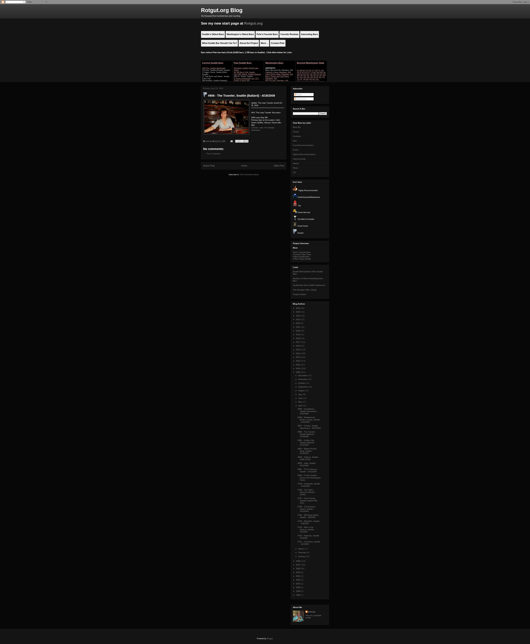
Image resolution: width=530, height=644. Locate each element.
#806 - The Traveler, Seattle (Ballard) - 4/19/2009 (307, 434)
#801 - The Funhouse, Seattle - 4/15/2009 (307, 470)
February (302, 552)
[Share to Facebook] (244, 141)
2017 (298, 342)
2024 (298, 316)
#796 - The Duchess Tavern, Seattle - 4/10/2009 (307, 509)
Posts (299, 94)
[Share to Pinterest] (247, 141)
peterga (311, 612)
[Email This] (236, 141)
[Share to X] (241, 141)
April (300, 405)
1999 (298, 591)
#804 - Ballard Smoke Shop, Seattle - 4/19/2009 (307, 451)
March (301, 549)
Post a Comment (213, 154)
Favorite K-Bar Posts (302, 254)
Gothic (296, 150)
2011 (298, 365)
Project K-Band (299, 294)
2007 (298, 565)
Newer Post (209, 166)
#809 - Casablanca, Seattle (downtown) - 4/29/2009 (308, 411)
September (303, 387)
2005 (298, 572)
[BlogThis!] (239, 141)
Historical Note (299, 159)
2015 (298, 349)
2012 (298, 361)
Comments (301, 99)
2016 (298, 346)
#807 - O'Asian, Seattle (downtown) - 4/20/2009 (309, 427)
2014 (298, 353)
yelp (261, 128)
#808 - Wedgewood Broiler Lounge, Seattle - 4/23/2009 (309, 419)
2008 (298, 561)
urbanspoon (255, 130)
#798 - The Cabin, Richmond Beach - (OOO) (307, 492)
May (300, 402)
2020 (298, 331)
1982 (298, 595)
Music (295, 168)
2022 (298, 323)
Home (244, 166)
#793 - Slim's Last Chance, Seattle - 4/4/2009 (306, 529)
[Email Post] (232, 141)
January (302, 556)
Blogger (270, 639)
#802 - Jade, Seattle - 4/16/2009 (307, 464)
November (303, 379)
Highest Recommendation (304, 154)
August (301, 390)
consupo (254, 128)
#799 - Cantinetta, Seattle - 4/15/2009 (309, 485)
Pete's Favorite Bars (302, 252)
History (296, 163)
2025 (298, 312)
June (300, 398)
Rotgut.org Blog (222, 10)
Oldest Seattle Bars (301, 257)
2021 (298, 327)
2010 (298, 368)
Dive (295, 141)
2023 (298, 319)
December (303, 375)
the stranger (269, 128)
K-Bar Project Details (302, 259)
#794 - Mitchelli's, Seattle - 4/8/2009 (309, 522)
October (302, 383)
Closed (296, 132)
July (300, 394)
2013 (298, 357)
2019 (298, 334)
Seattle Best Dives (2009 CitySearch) (309, 285)
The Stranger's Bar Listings (305, 290)
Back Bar (297, 127)
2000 (298, 587)
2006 (298, 568)
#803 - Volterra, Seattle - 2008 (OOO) (308, 458)
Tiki (294, 172)
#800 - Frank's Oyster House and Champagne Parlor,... (309, 477)
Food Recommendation (303, 145)
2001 (298, 584)
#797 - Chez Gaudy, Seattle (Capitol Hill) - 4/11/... (308, 500)
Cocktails (297, 136)
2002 (298, 580)
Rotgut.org (253, 23)
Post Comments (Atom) (249, 175)
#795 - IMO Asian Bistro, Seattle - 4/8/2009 (308, 516)
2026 (298, 308)
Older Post (279, 166)
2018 (298, 338)
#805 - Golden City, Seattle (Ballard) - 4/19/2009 (306, 442)
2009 (298, 372)
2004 (298, 576)
